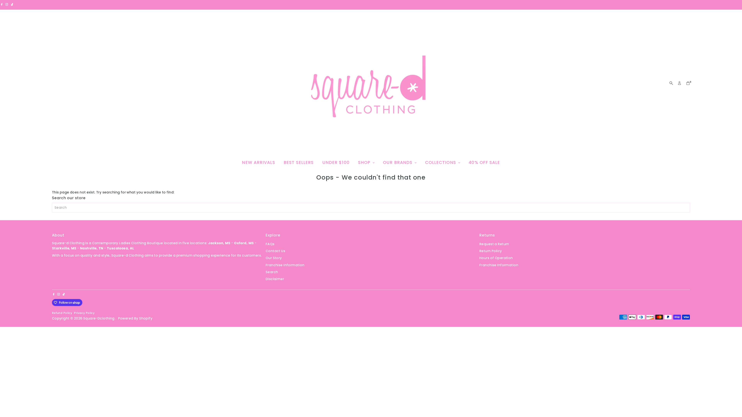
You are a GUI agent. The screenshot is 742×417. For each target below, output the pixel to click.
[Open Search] (671, 83)
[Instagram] (6, 4)
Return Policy (490, 251)
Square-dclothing (99, 318)
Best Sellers (299, 162)
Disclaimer (275, 279)
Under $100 (336, 162)
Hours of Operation (496, 258)
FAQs (270, 244)
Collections (441, 162)
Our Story (274, 258)
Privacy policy (84, 313)
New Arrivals (258, 162)
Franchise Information (285, 265)
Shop (365, 162)
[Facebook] (1, 4)
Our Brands (398, 162)
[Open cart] (688, 83)
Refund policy (62, 313)
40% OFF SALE (484, 162)
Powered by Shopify (135, 318)
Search (272, 272)
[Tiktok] (12, 4)
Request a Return (494, 244)
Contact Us (275, 251)
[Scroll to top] (734, 406)
